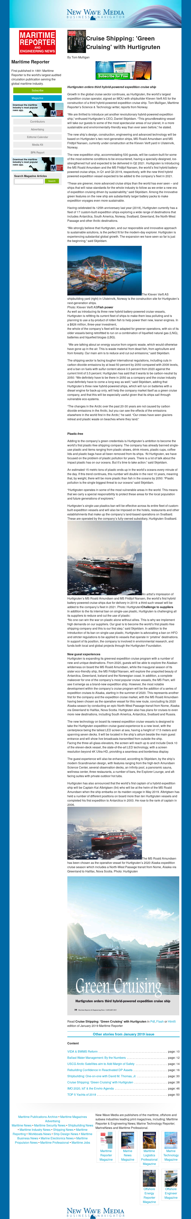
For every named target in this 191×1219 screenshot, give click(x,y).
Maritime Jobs (81, 1142)
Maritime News (22, 1125)
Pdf (152, 1021)
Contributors (37, 121)
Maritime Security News (49, 1125)
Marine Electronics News (57, 1138)
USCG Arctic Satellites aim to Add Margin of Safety (100, 1064)
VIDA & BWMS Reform (82, 1051)
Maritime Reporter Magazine (106, 1155)
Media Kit (37, 144)
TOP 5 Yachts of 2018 (81, 1094)
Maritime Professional (54, 1142)
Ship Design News (66, 1134)
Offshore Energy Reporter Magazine (149, 1195)
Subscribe (37, 90)
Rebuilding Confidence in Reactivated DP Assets (99, 1070)
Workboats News (39, 1134)
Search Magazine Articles (30, 176)
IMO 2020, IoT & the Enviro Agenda (90, 1088)
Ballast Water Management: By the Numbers (96, 1057)
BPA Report (37, 152)
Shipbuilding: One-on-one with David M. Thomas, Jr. (101, 1076)
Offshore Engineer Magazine (171, 1193)
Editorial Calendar (37, 137)
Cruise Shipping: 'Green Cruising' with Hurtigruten (100, 1082)
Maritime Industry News (35, 1129)
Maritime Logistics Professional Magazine (149, 1157)
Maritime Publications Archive (38, 1117)
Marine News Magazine (127, 1155)
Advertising (37, 129)
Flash (160, 1021)
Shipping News (63, 1129)
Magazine (37, 98)
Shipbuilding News (80, 1125)
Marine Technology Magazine (171, 1155)
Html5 (172, 1021)
